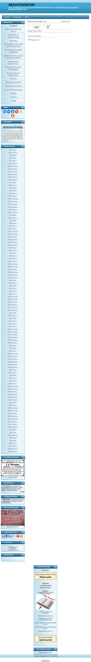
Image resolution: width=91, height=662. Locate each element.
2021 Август (12, 424)
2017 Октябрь (13, 332)
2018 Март (12, 345)
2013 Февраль (13, 180)
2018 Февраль (13, 343)
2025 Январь (12, 451)
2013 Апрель (12, 185)
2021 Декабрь (13, 427)
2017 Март (12, 313)
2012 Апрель (12, 153)
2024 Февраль (13, 449)
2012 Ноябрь (12, 172)
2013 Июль (13, 193)
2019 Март (12, 370)
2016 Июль (13, 291)
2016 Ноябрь (12, 302)
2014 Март (12, 215)
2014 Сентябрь (12, 231)
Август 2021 (17, 125)
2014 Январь (12, 210)
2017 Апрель (12, 316)
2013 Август (12, 196)
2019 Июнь (13, 378)
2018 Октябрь (13, 356)
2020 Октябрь (13, 411)
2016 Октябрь (13, 299)
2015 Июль (13, 259)
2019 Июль (13, 381)
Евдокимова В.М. (13, 526)
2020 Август (12, 405)
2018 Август (12, 351)
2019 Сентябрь (12, 386)
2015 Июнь (13, 256)
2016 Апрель (12, 283)
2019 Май (12, 375)
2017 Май (12, 318)
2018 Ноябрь (12, 359)
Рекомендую (35, 40)
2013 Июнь (13, 191)
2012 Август (12, 163)
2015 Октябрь (13, 267)
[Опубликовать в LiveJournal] (14, 536)
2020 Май (12, 403)
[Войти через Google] (21, 112)
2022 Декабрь (13, 435)
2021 (35, 31)
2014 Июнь (13, 223)
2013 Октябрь (13, 201)
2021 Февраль (13, 419)
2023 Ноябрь (12, 446)
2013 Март (12, 182)
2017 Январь (12, 307)
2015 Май (12, 253)
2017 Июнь (13, 321)
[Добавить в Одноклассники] (21, 536)
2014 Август (12, 229)
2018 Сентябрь (12, 354)
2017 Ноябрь (12, 335)
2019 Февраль (13, 367)
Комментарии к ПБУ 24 (45, 631)
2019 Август (12, 384)
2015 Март (12, 248)
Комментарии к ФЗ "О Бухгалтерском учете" (45, 619)
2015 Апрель (12, 250)
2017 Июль (13, 324)
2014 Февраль (13, 212)
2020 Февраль (13, 400)
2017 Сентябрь (12, 329)
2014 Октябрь (13, 234)
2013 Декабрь (13, 207)
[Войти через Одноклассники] (13, 116)
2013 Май (12, 188)
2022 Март (12, 430)
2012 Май (12, 155)
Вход (26, 17)
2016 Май (12, 286)
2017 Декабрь (13, 337)
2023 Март (12, 438)
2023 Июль (13, 443)
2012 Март (12, 150)
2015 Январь (12, 242)
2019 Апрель (12, 373)
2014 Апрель (12, 218)
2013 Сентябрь (12, 199)
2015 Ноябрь (12, 269)
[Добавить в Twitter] (10, 536)
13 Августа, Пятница (34, 36)
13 (15, 134)
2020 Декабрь (13, 416)
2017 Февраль (13, 310)
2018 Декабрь (13, 362)
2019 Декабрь (13, 394)
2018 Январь (12, 340)
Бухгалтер (45, 613)
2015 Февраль (13, 245)
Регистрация (17, 17)
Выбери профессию (46, 611)
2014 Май (12, 220)
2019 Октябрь (13, 389)
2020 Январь (12, 397)
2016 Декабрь (13, 305)
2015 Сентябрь (12, 264)
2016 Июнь (13, 288)
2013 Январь (12, 177)
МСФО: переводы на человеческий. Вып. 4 (45, 627)
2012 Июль (13, 161)
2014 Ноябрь (12, 237)
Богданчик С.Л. (45, 652)
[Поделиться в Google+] (17, 536)
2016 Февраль (13, 278)
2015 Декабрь (13, 272)
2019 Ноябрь (12, 392)
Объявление (12, 477)
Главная (7, 17)
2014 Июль (13, 226)
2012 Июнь (13, 158)
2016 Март (12, 280)
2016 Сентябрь (12, 297)
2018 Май (12, 348)
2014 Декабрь (13, 240)
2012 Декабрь (13, 174)
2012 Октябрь (13, 169)
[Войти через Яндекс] (16, 111)
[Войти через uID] (4, 111)
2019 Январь (12, 364)
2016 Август (12, 294)
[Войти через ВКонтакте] (8, 111)
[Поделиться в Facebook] (7, 536)
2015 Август (12, 261)
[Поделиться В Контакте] (3, 536)
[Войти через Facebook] (12, 111)
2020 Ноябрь (12, 413)
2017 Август (12, 326)
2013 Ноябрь (12, 204)
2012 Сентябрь (12, 166)
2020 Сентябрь (12, 408)
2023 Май (12, 441)
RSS (44, 21)
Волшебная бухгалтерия (45, 615)
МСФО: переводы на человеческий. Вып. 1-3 (45, 623)
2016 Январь (12, 275)
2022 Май (12, 432)
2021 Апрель (12, 422)
